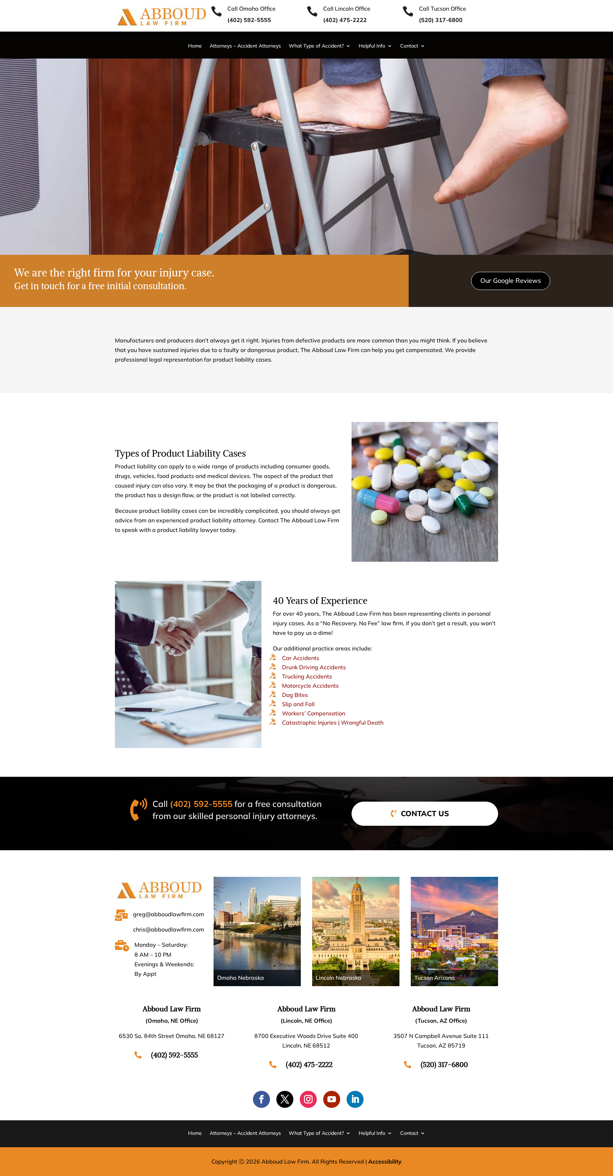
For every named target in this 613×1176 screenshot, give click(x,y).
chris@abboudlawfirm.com (168, 929)
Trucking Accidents (307, 676)
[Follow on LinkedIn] (355, 1099)
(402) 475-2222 (309, 1064)
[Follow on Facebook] (261, 1099)
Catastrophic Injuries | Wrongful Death (332, 722)
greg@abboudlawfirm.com (168, 914)
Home (195, 46)
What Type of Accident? (316, 46)
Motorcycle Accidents (310, 685)
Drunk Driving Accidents (314, 667)
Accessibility (385, 1161)
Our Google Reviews (510, 280)
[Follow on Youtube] (331, 1099)
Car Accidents (300, 657)
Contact (409, 46)
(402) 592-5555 (201, 803)
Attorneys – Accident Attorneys (245, 46)
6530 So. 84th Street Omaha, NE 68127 (172, 1035)
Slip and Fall (298, 704)
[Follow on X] (284, 1099)
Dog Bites (295, 694)
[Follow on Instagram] (308, 1099)
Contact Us (425, 813)
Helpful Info (372, 46)
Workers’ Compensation (313, 713)
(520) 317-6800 (441, 19)
